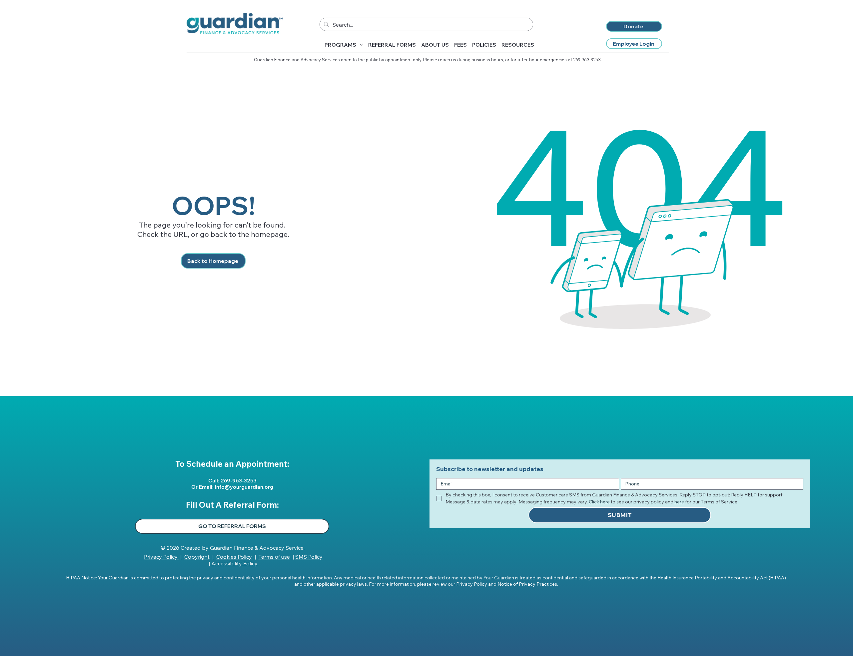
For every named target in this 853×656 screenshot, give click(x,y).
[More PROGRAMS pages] (361, 44)
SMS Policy (309, 556)
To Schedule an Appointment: (232, 464)
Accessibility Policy (234, 563)
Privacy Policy (161, 556)
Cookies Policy (234, 556)
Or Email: (203, 486)
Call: (214, 480)
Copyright (197, 556)
